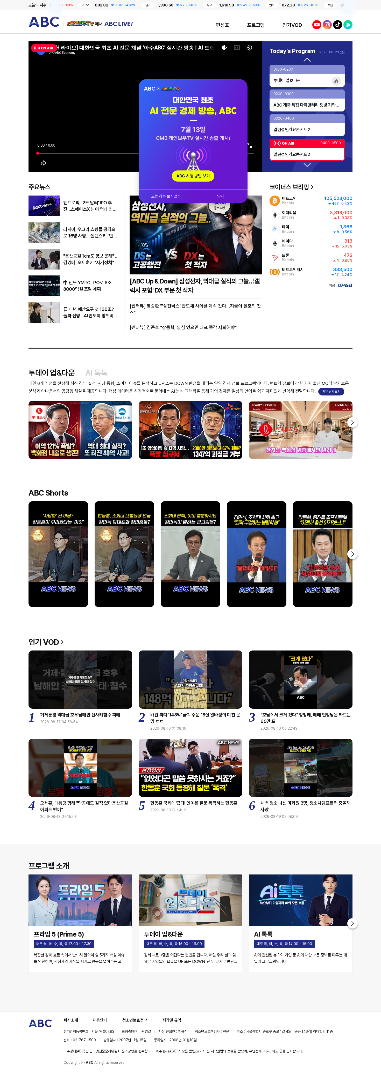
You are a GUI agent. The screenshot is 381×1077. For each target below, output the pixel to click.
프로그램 (256, 25)
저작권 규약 (171, 1020)
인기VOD (292, 25)
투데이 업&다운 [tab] (52, 373)
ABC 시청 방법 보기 (193, 176)
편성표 (222, 25)
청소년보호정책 (134, 1020)
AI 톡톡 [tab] (96, 373)
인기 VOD (44, 642)
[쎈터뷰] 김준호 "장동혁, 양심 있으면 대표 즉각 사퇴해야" (183, 327)
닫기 (220, 196)
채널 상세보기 (331, 391)
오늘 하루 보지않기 (165, 196)
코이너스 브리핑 (289, 187)
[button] (307, 60)
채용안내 (100, 1020)
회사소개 (71, 1020)
